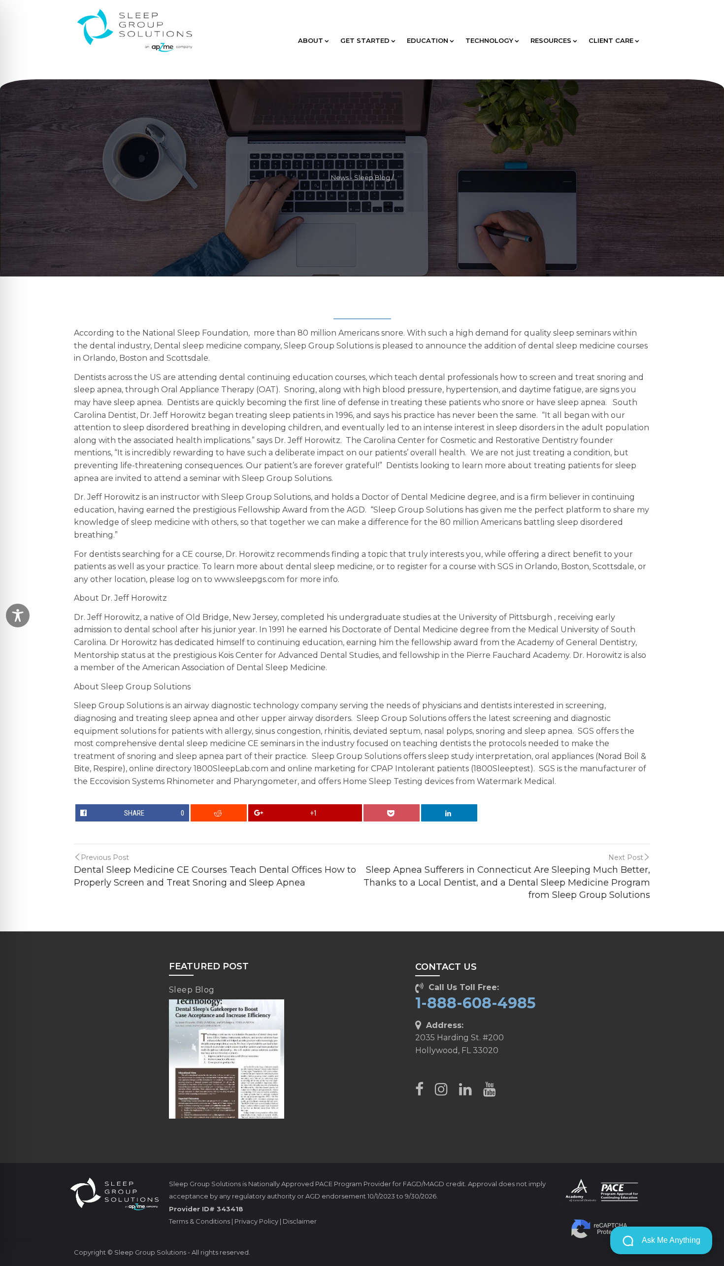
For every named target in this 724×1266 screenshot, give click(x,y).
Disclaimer (300, 1221)
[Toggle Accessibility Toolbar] (18, 615)
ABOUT (310, 40)
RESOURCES (550, 40)
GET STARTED (365, 40)
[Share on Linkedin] (449, 812)
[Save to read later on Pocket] (391, 812)
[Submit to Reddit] (219, 812)
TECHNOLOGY (489, 40)
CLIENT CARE (611, 40)
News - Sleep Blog (360, 177)
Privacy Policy (256, 1221)
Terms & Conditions (199, 1221)
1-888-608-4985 (475, 1003)
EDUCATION (427, 40)
